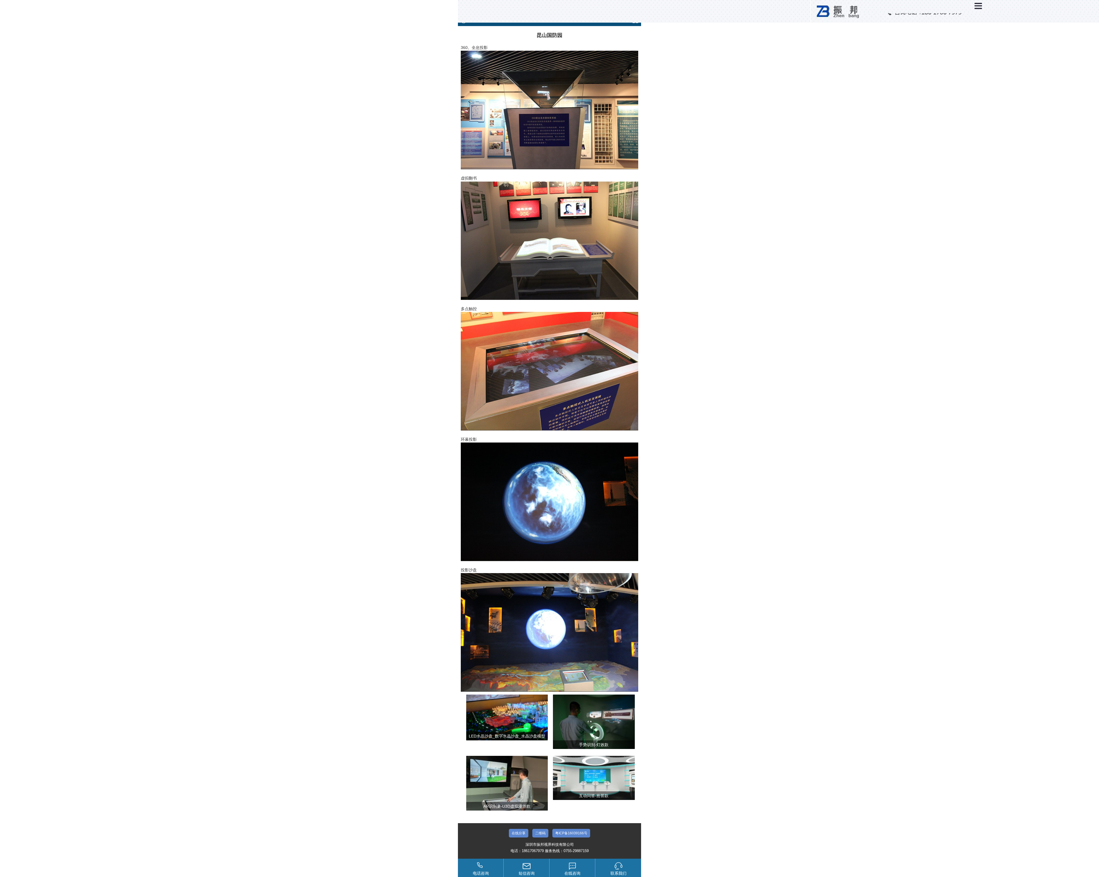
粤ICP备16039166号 (571, 833)
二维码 (540, 833)
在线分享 (518, 833)
